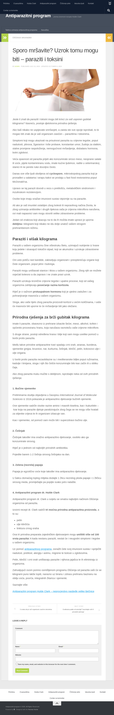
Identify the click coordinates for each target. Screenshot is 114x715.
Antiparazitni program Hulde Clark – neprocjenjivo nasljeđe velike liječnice (53, 591)
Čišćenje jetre (65, 3)
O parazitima (18, 3)
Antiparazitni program (48, 3)
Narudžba (45, 30)
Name (17, 646)
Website (18, 655)
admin (17, 66)
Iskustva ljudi (79, 3)
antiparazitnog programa (38, 549)
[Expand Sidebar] (4, 38)
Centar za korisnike (10, 10)
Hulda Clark (31, 3)
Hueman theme (33, 709)
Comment (19, 628)
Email (61, 646)
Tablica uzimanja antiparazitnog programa (21, 30)
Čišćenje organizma (22, 38)
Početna (6, 3)
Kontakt (91, 3)
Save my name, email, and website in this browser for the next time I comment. (47, 664)
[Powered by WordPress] (14, 709)
